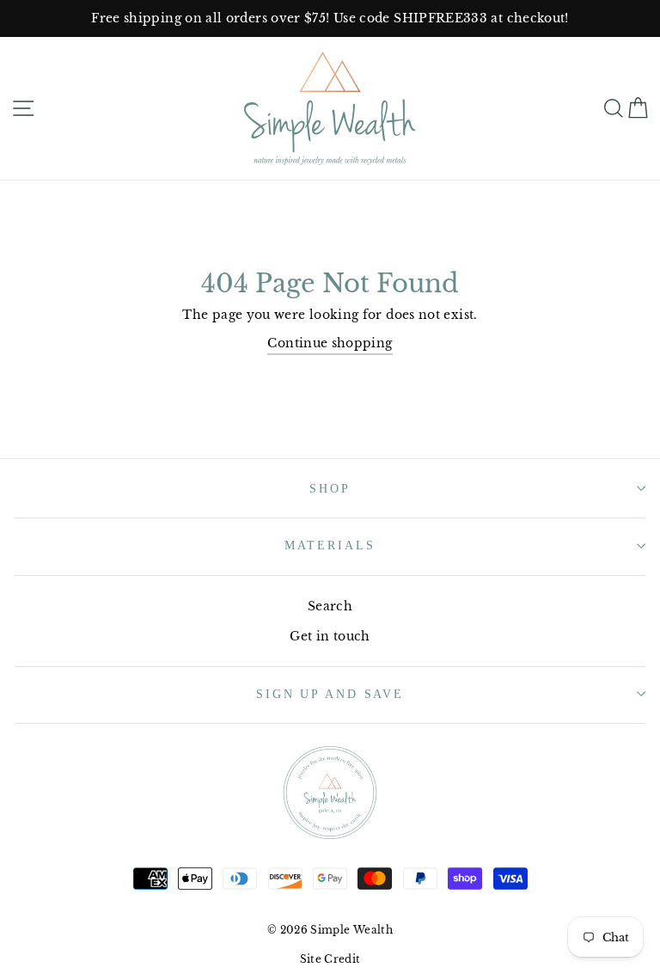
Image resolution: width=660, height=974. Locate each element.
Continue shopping (329, 343)
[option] (330, 18)
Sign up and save (330, 694)
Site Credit (330, 959)
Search (330, 606)
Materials (329, 545)
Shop (330, 488)
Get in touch (330, 636)
